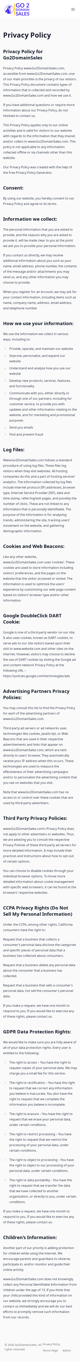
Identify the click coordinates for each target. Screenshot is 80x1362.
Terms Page (50, 1350)
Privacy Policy (51, 1344)
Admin (67, 1350)
